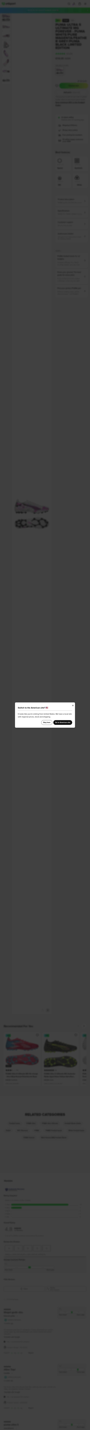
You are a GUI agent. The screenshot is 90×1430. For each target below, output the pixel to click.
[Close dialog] (73, 705)
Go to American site (62, 722)
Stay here (46, 722)
